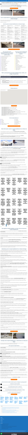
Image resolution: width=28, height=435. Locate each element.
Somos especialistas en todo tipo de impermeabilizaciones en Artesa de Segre (10, 407)
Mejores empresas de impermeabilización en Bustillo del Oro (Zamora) (8, 202)
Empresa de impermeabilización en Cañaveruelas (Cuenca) (14, 202)
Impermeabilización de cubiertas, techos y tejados (7, 427)
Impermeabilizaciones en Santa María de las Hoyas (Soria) (14, 221)
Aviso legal (2, 420)
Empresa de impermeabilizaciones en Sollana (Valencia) (20, 191)
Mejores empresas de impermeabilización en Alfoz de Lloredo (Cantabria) (3, 202)
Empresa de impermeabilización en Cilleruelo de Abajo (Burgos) (14, 212)
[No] (27, 433)
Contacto (1, 421)
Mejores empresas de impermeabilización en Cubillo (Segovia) (3, 181)
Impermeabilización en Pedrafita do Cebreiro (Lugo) (16, 402)
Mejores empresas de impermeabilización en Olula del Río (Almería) (25, 221)
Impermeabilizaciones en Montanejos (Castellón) (21, 398)
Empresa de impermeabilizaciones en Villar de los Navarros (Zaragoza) (12, 398)
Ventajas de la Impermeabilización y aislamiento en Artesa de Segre (9, 412)
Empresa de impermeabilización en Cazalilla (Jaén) (20, 212)
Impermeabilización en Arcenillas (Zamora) (26, 398)
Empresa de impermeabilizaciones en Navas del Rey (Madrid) (14, 191)
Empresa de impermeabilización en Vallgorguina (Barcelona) (25, 191)
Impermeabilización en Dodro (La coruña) (2, 402)
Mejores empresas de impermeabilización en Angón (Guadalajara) (20, 202)
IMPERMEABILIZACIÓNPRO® (3, 0)
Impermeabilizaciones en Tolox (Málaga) (25, 211)
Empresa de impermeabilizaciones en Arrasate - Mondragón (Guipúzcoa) (21, 402)
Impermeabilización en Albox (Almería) (26, 401)
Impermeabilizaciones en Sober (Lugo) (8, 190)
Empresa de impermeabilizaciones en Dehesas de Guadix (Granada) (8, 222)
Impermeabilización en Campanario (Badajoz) (25, 201)
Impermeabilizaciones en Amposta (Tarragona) (20, 180)
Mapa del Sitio (2, 418)
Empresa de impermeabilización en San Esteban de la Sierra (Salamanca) (7, 398)
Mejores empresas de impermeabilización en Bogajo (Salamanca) (3, 222)
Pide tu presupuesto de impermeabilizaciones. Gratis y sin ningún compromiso (10, 408)
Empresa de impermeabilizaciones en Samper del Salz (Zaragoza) (2, 398)
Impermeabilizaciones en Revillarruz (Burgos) (8, 211)
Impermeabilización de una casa (5, 428)
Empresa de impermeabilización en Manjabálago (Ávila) (8, 181)
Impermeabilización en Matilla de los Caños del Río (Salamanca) (20, 221)
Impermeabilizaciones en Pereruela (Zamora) (12, 402)
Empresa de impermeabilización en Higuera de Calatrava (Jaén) (14, 181)
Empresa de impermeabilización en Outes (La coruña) (7, 402)
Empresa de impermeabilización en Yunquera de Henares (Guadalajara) (3, 192)
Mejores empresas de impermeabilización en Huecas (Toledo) (25, 181)
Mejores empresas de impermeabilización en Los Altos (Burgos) (3, 212)
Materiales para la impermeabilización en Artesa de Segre (8, 411)
